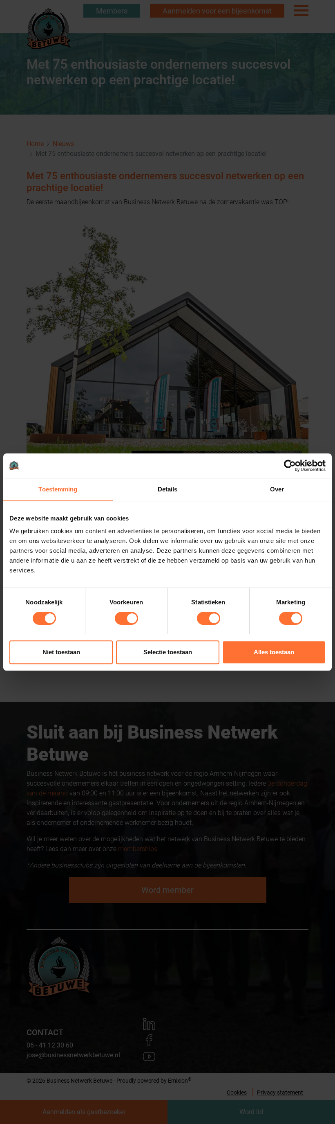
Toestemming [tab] (57, 489)
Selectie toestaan (167, 652)
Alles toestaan (274, 652)
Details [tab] (168, 489)
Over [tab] (277, 489)
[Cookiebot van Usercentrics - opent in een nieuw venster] (290, 466)
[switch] (126, 618)
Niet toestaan (61, 652)
